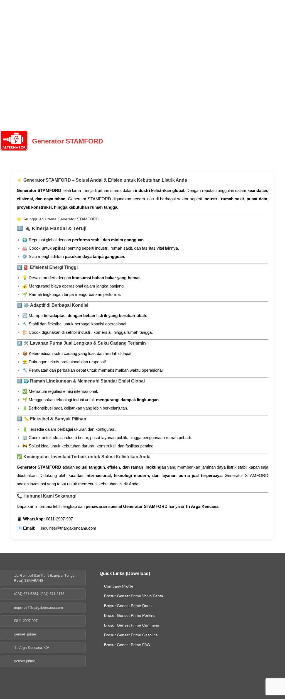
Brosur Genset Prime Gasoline (131, 635)
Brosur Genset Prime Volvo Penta (133, 596)
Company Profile (118, 586)
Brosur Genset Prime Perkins (129, 615)
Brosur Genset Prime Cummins (131, 625)
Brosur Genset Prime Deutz (128, 605)
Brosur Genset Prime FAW (127, 644)
